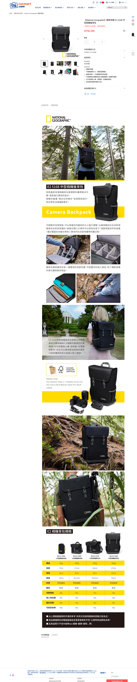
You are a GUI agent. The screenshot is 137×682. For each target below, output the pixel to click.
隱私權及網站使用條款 (55, 681)
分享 (87, 94)
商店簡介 (51, 678)
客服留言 (79, 678)
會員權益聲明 (81, 681)
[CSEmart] (20, 5)
